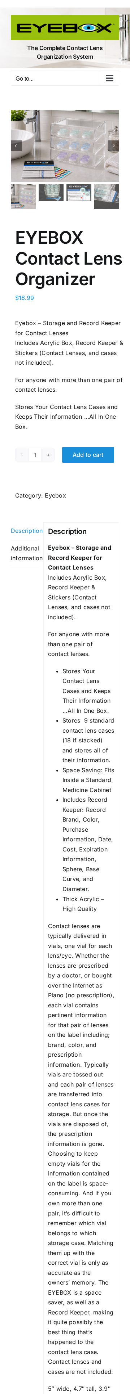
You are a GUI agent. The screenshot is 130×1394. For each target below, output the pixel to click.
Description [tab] (25, 530)
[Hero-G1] (65, 146)
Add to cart (88, 454)
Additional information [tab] (25, 553)
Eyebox (55, 495)
